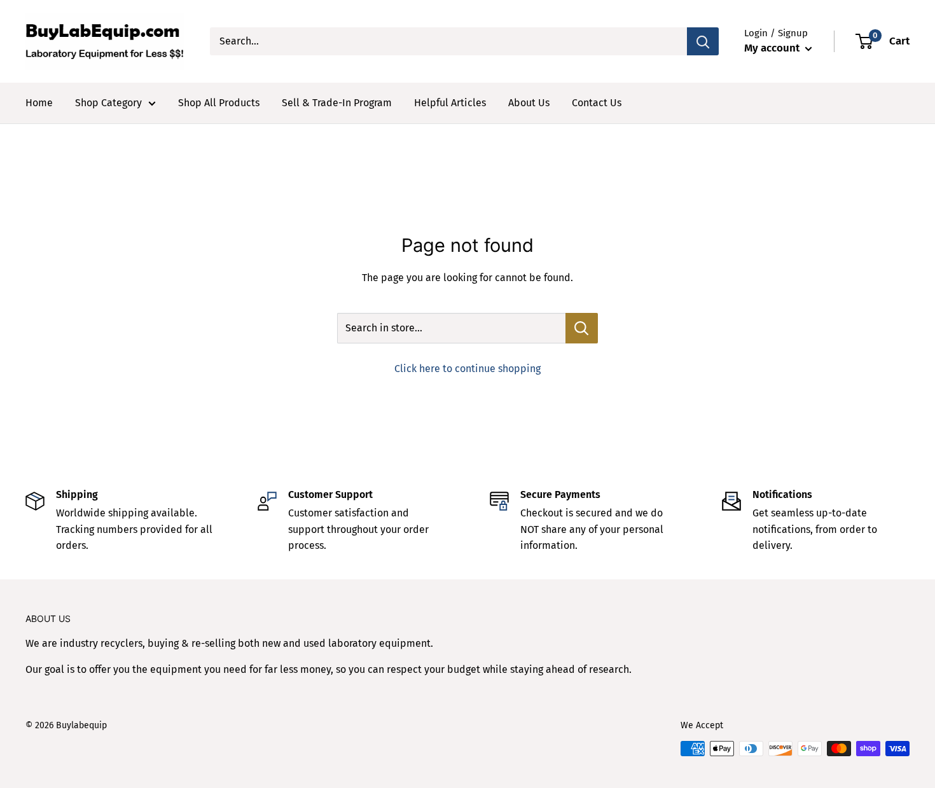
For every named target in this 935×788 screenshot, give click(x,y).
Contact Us (596, 103)
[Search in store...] (581, 328)
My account (773, 48)
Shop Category (108, 103)
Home (39, 103)
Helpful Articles (450, 103)
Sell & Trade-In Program (337, 103)
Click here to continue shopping (467, 369)
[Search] (703, 41)
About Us (529, 103)
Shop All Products (219, 103)
